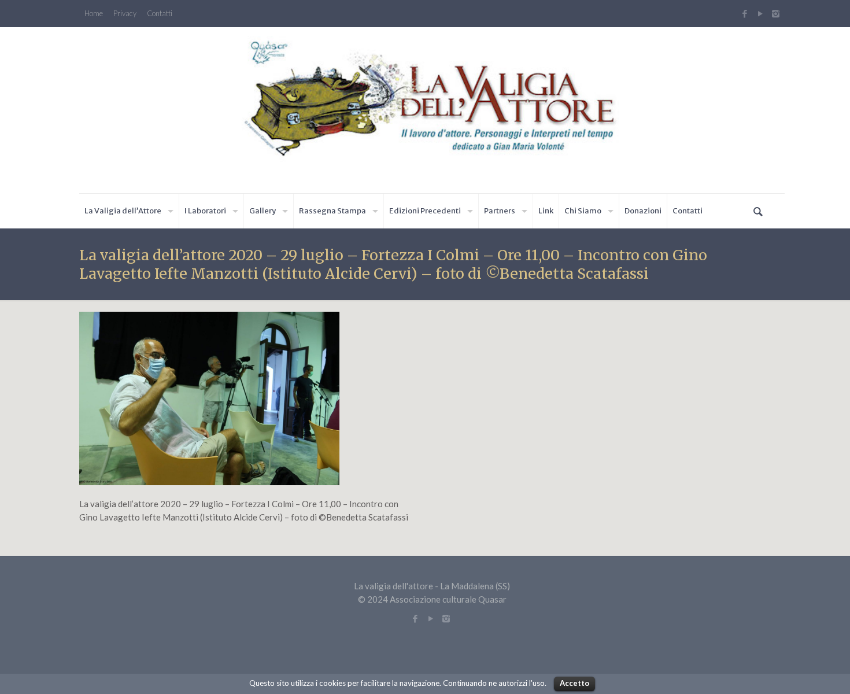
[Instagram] (777, 13)
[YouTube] (760, 13)
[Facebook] (744, 13)
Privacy (124, 13)
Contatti (159, 13)
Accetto (574, 683)
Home (93, 13)
